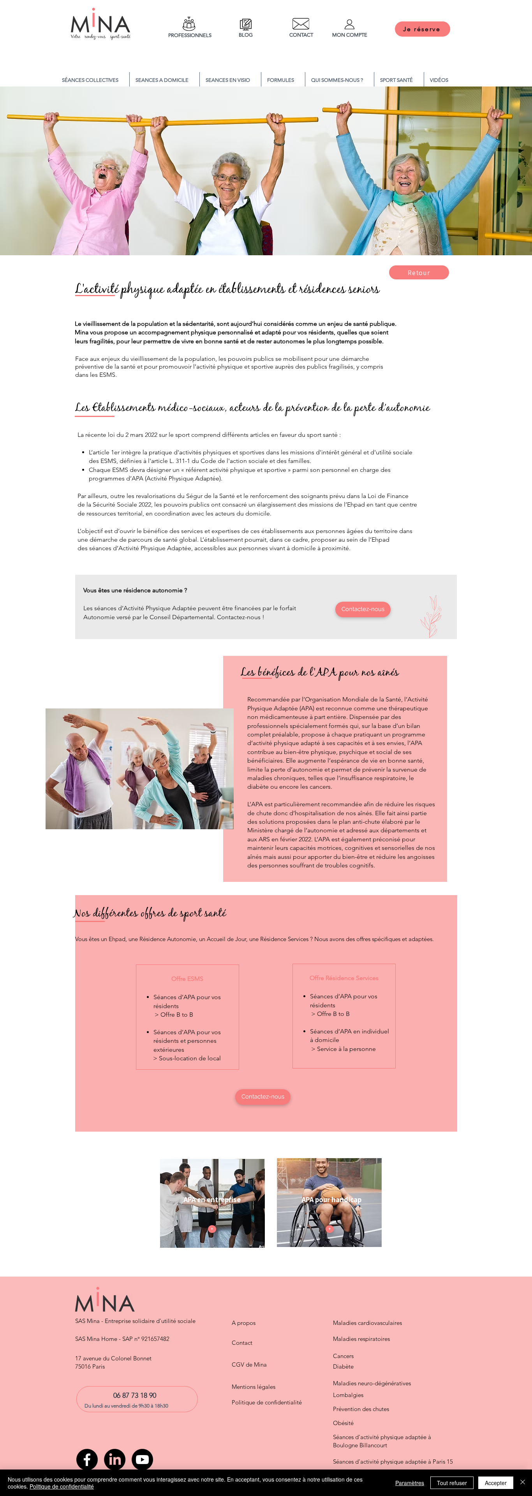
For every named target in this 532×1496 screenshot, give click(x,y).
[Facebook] (87, 1459)
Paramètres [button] (409, 1483)
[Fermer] (522, 1483)
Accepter (496, 1483)
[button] (283, 80)
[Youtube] (142, 1459)
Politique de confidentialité (62, 1486)
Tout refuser (452, 1483)
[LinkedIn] (114, 1459)
